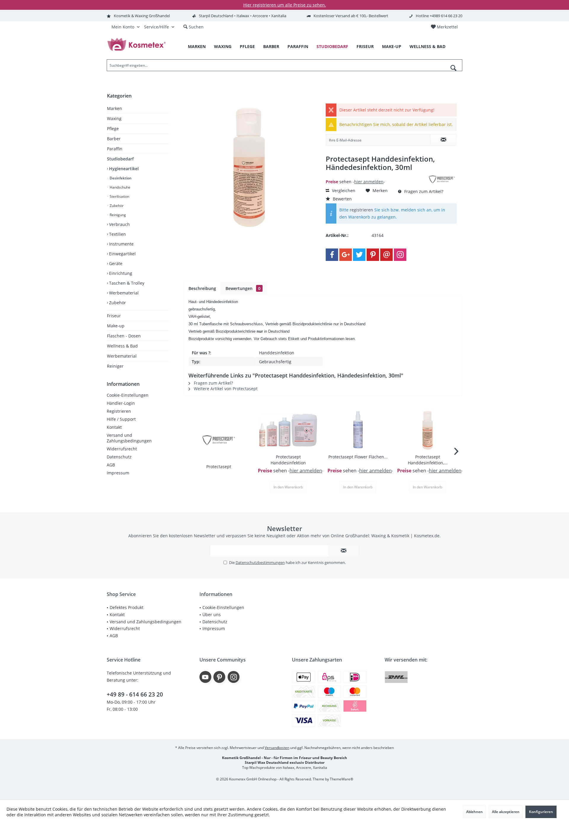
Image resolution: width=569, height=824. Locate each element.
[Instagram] (400, 254)
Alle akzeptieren (506, 811)
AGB (111, 465)
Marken (114, 108)
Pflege (113, 128)
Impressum (118, 473)
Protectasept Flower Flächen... (358, 457)
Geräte (115, 263)
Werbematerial (123, 293)
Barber (114, 138)
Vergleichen (343, 190)
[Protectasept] (218, 440)
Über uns (211, 614)
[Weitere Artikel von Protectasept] (442, 179)
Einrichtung (120, 273)
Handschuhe (119, 187)
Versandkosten (277, 747)
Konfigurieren (541, 811)
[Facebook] (332, 254)
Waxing (114, 118)
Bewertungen (243, 288)
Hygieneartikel (123, 168)
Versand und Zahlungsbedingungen (129, 438)
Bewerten (342, 199)
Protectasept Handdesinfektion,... (427, 460)
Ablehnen (474, 811)
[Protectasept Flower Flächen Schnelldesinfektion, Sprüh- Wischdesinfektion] (357, 430)
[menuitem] (444, 27)
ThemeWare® (341, 779)
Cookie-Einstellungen (127, 395)
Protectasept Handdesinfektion (288, 460)
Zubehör (116, 205)
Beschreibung (202, 288)
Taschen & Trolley (126, 283)
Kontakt (114, 427)
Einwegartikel (122, 253)
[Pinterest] (373, 254)
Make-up (115, 326)
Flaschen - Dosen (124, 336)
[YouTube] (205, 677)
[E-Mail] (386, 254)
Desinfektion (120, 178)
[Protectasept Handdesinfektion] (288, 430)
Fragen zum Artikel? (423, 191)
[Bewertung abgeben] (376, 175)
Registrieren (119, 411)
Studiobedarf (120, 159)
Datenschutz (119, 457)
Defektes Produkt (126, 607)
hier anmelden (368, 181)
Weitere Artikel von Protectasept (225, 388)
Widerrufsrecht (122, 449)
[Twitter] (359, 254)
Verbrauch (119, 224)
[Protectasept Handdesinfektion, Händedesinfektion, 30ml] (427, 430)
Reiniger (115, 366)
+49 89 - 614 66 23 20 (135, 694)
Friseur (114, 315)
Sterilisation (119, 196)
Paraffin (114, 149)
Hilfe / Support (121, 419)
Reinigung (117, 214)
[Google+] (345, 254)
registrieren (361, 210)
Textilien (117, 234)
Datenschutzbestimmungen (260, 562)
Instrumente (121, 244)
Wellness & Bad (122, 346)
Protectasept (218, 466)
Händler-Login (121, 403)
